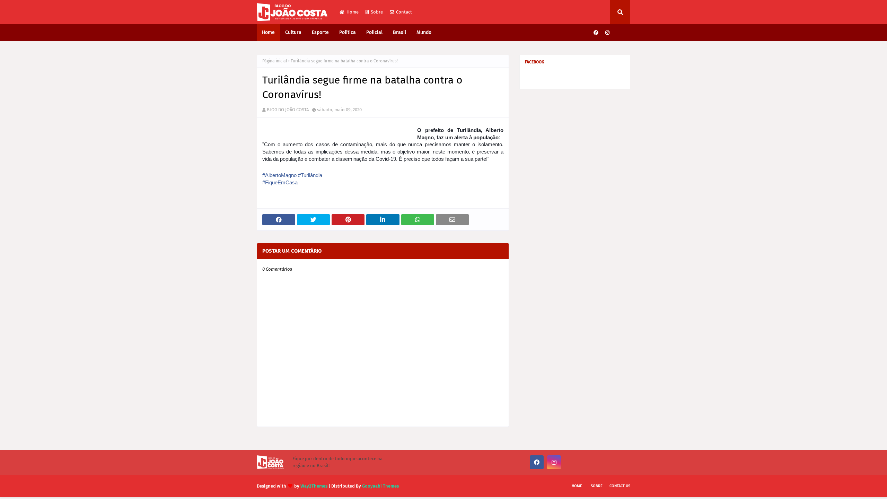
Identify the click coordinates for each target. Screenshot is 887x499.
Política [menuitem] (347, 32)
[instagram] (607, 32)
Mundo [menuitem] (423, 32)
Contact (404, 12)
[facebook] (596, 32)
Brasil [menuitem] (399, 32)
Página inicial (274, 61)
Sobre (377, 12)
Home (352, 12)
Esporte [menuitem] (320, 32)
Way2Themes (313, 486)
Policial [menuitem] (374, 32)
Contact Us (619, 486)
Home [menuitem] (268, 32)
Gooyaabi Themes (380, 486)
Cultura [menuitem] (293, 32)
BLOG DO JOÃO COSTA (288, 109)
